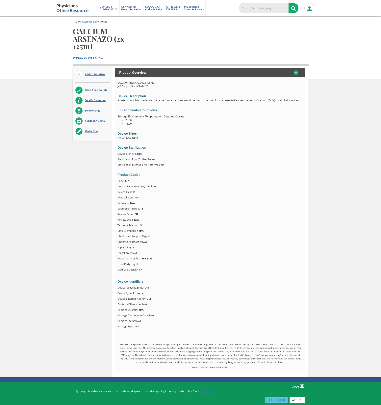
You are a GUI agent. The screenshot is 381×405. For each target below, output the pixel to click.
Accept (297, 400)
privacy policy (207, 391)
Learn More (276, 400)
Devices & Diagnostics (85, 22)
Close (296, 386)
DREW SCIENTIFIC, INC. (89, 57)
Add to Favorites (95, 74)
